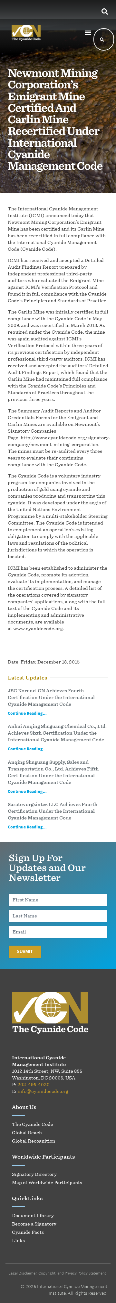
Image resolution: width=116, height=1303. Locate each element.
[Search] (102, 39)
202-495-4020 (33, 1084)
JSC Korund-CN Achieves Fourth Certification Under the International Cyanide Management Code (51, 697)
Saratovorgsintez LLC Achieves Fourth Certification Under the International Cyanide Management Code (52, 811)
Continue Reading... (27, 713)
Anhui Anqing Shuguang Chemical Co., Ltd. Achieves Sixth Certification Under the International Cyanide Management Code (57, 733)
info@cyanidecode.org (42, 1091)
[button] (88, 32)
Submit (25, 951)
